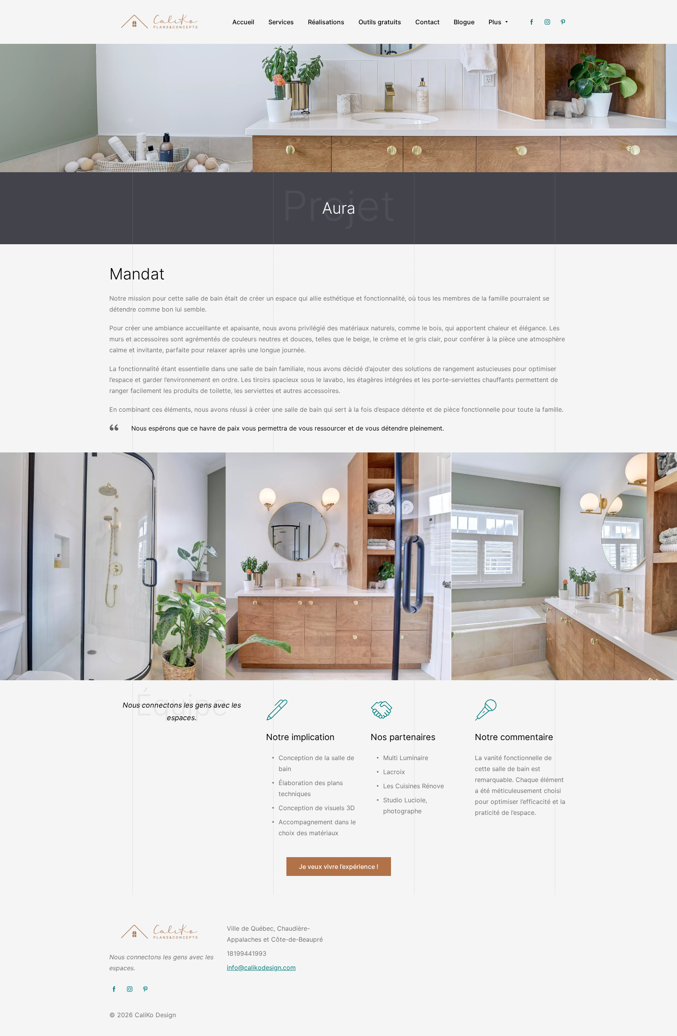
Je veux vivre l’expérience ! (338, 866)
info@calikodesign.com (261, 967)
